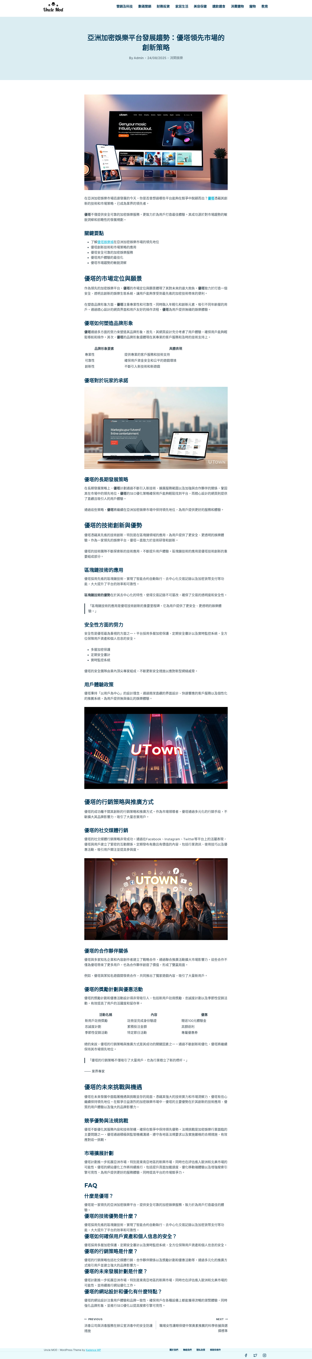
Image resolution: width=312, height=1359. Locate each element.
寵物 (252, 6)
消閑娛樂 (176, 58)
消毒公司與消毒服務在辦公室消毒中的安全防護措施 (118, 1325)
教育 (264, 6)
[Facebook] (246, 1355)
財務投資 (163, 6)
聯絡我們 (187, 1350)
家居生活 (181, 6)
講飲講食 (218, 6)
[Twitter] (255, 1355)
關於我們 (174, 1350)
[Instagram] (264, 1355)
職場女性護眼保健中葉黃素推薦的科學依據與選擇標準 (193, 1325)
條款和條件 (215, 1350)
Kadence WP (93, 1349)
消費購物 (237, 6)
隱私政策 (200, 1350)
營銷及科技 (124, 6)
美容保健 (200, 6)
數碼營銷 (144, 6)
